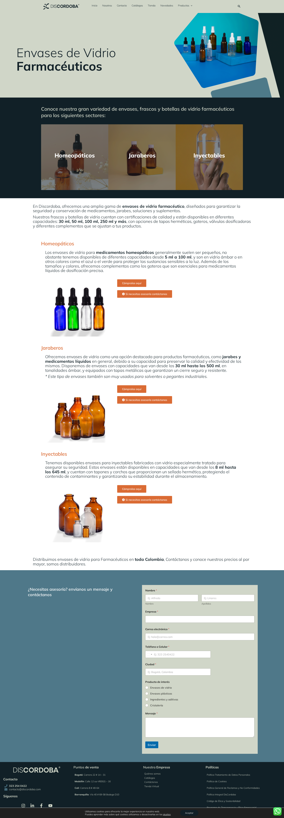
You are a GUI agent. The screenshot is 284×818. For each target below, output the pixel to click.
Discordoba (49, 206)
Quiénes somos (152, 773)
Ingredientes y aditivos (164, 699)
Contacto (122, 5)
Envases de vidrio (161, 687)
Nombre (149, 603)
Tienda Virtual (151, 786)
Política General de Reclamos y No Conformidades (233, 787)
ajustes (167, 814)
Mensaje (151, 713)
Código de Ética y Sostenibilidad (223, 800)
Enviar (152, 745)
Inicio (94, 5)
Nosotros (107, 5)
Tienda (151, 5)
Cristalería (156, 705)
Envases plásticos (161, 693)
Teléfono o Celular (157, 646)
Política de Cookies (217, 781)
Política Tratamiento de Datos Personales (228, 774)
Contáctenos (151, 782)
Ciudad (150, 664)
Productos (183, 5)
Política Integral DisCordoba (221, 794)
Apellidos (206, 603)
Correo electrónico (157, 629)
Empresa (151, 611)
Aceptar (189, 812)
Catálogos (137, 5)
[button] (190, 5)
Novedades (166, 5)
